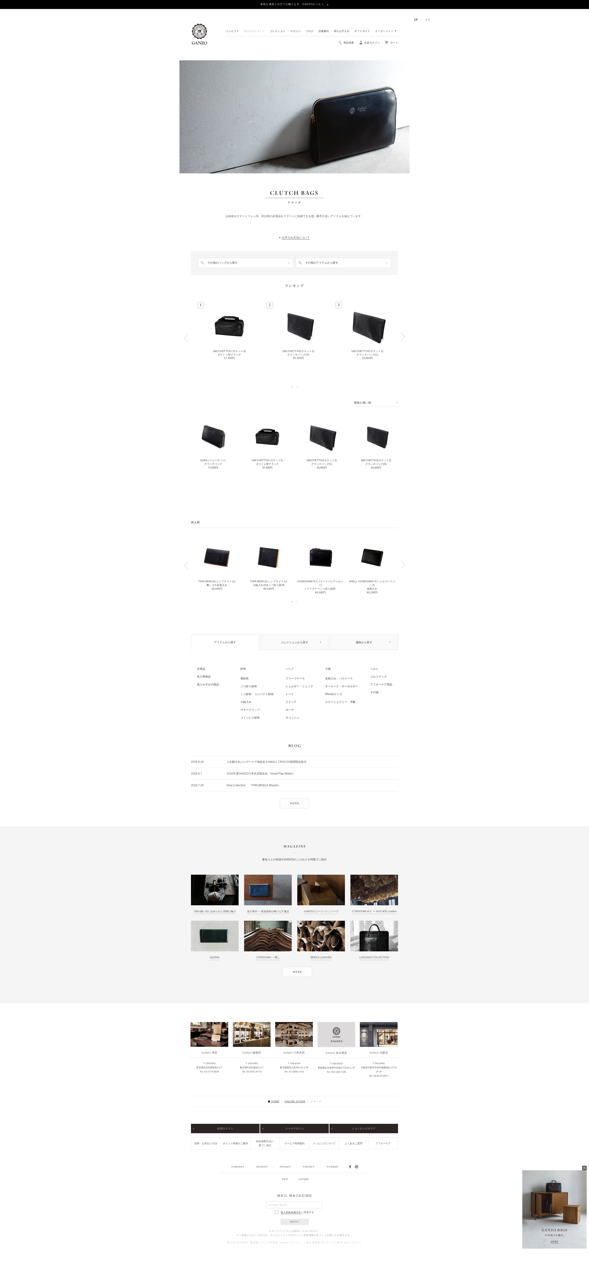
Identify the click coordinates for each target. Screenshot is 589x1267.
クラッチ (291, 702)
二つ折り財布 (248, 686)
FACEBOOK (350, 1166)
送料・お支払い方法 (205, 1143)
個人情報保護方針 (291, 1212)
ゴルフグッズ (378, 676)
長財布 (244, 678)
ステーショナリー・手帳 (340, 702)
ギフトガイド (362, 31)
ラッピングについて (324, 1143)
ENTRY (294, 1221)
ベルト (374, 668)
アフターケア (383, 1143)
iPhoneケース (333, 694)
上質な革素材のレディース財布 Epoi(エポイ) (333, 1242)
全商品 (201, 668)
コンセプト (232, 31)
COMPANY (238, 1167)
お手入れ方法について (296, 237)
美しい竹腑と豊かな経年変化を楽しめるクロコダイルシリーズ (292, 4)
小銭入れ (245, 702)
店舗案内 (323, 31)
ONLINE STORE (295, 1101)
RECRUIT (262, 1167)
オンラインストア (254, 31)
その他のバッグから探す (222, 262)
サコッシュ (292, 717)
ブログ (310, 31)
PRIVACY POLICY (285, 1167)
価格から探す (364, 642)
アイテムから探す (225, 642)
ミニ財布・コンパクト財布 (257, 694)
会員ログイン (225, 1128)
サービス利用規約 (294, 1143)
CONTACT (308, 1167)
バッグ (290, 668)
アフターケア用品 (381, 684)
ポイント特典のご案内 (235, 1143)
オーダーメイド (384, 31)
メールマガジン (294, 1128)
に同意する (297, 1212)
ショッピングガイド (364, 1128)
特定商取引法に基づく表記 (265, 1143)
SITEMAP (332, 1167)
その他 (374, 692)
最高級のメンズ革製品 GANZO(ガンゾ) (275, 1242)
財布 (243, 668)
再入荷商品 (204, 676)
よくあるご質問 (353, 1143)
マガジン (295, 31)
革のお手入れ (342, 31)
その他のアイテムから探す (321, 262)
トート (290, 694)
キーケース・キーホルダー (341, 686)
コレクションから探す (294, 642)
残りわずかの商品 (208, 684)
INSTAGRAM (359, 1166)
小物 (328, 668)
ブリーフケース (295, 678)
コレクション (278, 31)
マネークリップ (250, 709)
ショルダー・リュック (299, 686)
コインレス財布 (250, 717)
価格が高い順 (362, 402)
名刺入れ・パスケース (339, 678)
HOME (275, 1101)
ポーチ (290, 709)
